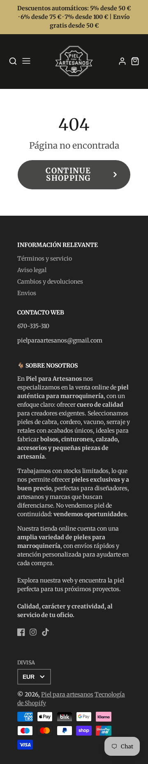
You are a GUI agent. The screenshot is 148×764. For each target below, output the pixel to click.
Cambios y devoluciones (50, 281)
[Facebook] (21, 632)
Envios (26, 293)
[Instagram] (33, 632)
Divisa (26, 662)
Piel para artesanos (67, 694)
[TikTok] (45, 632)
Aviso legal (31, 270)
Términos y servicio (44, 258)
